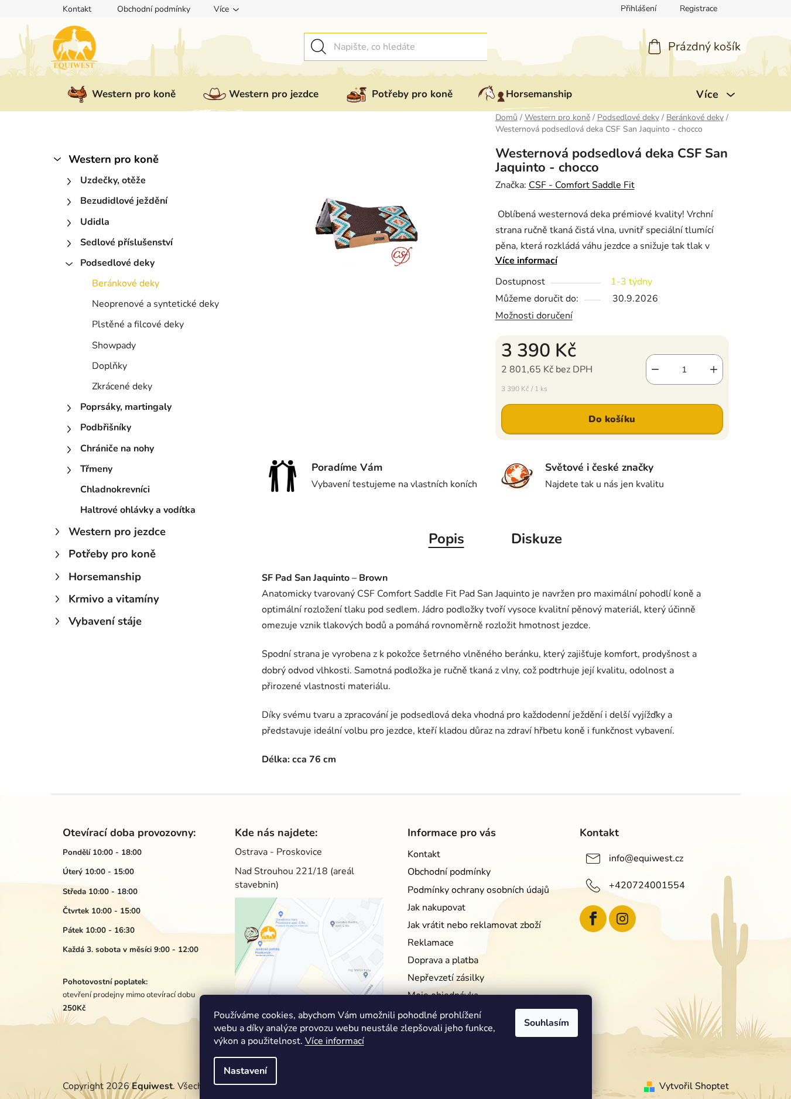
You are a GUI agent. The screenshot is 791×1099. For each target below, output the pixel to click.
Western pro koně (114, 159)
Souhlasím (546, 1022)
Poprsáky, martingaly (126, 406)
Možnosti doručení (534, 315)
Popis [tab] (446, 538)
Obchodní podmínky (153, 9)
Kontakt (77, 9)
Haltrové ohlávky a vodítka (138, 510)
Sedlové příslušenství (126, 242)
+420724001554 (647, 885)
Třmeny (96, 469)
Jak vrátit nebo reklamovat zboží (474, 925)
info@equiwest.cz (646, 858)
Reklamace (431, 942)
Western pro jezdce (117, 531)
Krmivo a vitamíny (114, 598)
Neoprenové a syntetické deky (155, 303)
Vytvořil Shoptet (694, 1086)
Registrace (698, 8)
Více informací (334, 1041)
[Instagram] (622, 918)
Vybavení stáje (105, 621)
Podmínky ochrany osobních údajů (478, 890)
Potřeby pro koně (112, 553)
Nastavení (245, 1070)
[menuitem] (119, 94)
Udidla (94, 221)
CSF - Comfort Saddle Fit (582, 185)
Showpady (114, 345)
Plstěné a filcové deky (138, 324)
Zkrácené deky (122, 386)
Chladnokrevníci (115, 489)
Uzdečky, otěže (113, 180)
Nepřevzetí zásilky (446, 977)
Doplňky (109, 366)
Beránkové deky (125, 283)
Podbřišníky (105, 427)
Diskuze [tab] (536, 538)
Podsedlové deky (117, 262)
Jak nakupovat (436, 907)
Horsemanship (105, 576)
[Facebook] (593, 918)
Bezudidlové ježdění (123, 200)
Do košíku (611, 419)
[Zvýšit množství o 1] (713, 369)
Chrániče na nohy (117, 448)
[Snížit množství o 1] (655, 369)
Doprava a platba (443, 960)
